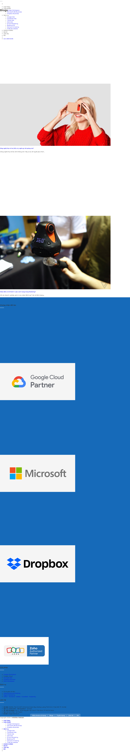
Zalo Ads (10, 735)
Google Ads (11, 17)
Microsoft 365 (8, 678)
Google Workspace (13, 10)
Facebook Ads (11, 18)
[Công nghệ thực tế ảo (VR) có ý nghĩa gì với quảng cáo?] (55, 115)
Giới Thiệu (7, 7)
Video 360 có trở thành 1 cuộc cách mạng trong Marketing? (18, 291)
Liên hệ (70, 715)
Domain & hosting (13, 741)
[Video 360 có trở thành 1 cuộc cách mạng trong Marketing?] (55, 252)
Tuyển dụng (61, 715)
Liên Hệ (6, 747)
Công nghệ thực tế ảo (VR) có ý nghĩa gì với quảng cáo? (17, 148)
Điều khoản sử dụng (39, 715)
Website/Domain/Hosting (12, 693)
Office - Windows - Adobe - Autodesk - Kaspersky (20, 696)
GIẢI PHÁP (7, 722)
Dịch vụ (6, 15)
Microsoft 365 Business (14, 12)
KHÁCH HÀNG (8, 744)
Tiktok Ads (10, 20)
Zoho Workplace (9, 681)
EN (78, 715)
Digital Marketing (9, 695)
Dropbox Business (13, 13)
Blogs (51, 715)
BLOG (6, 746)
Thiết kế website (12, 742)
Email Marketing (12, 737)
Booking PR (11, 739)
